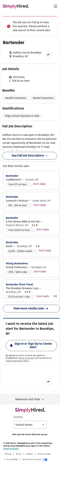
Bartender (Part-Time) (19, 284)
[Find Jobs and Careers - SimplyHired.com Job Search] (16, 6)
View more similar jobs (29, 308)
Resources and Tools (27, 399)
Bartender (12, 175)
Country (18, 417)
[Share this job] (48, 54)
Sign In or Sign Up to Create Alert (33, 345)
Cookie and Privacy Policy (17, 361)
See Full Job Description (28, 155)
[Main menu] (55, 6)
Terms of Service (26, 358)
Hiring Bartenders (17, 263)
